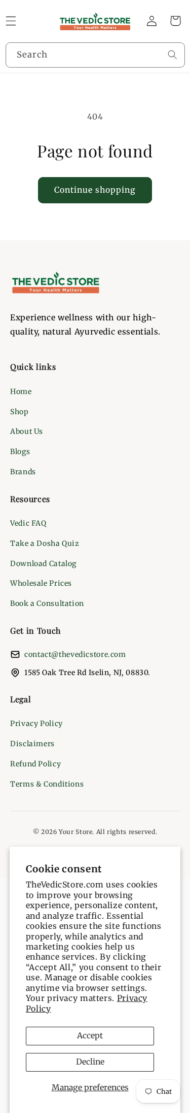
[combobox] (95, 55)
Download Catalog (43, 563)
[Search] (172, 54)
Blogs (20, 451)
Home (21, 391)
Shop (19, 411)
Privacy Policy (36, 723)
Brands (23, 471)
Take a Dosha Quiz (45, 543)
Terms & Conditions (47, 784)
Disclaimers (32, 743)
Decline (90, 1062)
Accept (90, 1035)
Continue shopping (95, 190)
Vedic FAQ (28, 523)
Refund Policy (35, 763)
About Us (26, 431)
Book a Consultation (47, 603)
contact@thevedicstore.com (75, 654)
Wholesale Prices (41, 583)
